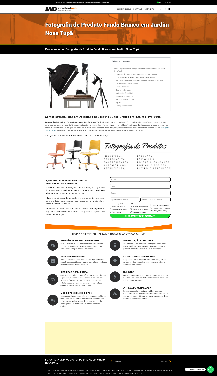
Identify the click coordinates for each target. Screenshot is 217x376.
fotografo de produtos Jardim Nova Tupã (128, 373)
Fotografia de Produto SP (137, 370)
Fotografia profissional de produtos (102, 373)
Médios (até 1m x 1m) (118, 206)
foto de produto (56, 370)
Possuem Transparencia (140, 206)
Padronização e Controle (124, 96)
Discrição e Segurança (123, 90)
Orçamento (149, 9)
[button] (167, 61)
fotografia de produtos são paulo (78, 373)
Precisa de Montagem (139, 212)
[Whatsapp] (161, 9)
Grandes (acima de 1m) (119, 209)
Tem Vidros (135, 204)
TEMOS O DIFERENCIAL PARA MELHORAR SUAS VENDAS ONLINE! (139, 80)
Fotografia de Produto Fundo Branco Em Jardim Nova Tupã (107, 370)
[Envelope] (169, 9)
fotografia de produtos (154, 370)
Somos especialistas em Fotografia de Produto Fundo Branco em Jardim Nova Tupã (139, 70)
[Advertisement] (108, 338)
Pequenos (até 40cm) (118, 204)
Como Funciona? (124, 9)
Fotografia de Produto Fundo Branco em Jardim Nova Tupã (137, 74)
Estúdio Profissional (123, 87)
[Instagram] (165, 9)
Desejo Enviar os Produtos (160, 205)
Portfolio (137, 9)
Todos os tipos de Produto (125, 99)
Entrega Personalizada (124, 106)
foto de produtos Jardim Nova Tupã (74, 370)
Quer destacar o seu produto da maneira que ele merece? (136, 77)
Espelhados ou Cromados (140, 209)
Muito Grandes (116, 212)
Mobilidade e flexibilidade (124, 93)
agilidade (119, 103)
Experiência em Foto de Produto (127, 84)
